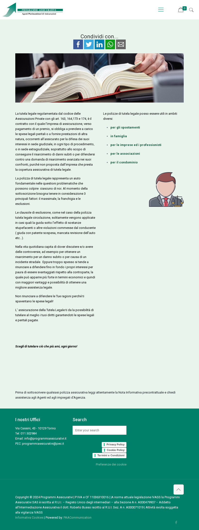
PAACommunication (77, 517)
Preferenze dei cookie (111, 464)
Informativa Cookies (29, 517)
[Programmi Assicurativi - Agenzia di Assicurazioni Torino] (32, 9)
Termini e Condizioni (110, 455)
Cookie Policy (115, 450)
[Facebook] (176, 522)
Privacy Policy (115, 444)
